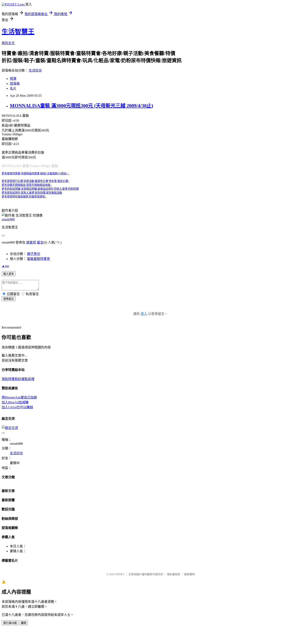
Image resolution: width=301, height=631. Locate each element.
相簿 (13, 78)
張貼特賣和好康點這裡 (18, 379)
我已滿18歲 (10, 622)
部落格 (15, 83)
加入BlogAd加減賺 (15, 402)
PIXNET (119, 574)
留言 (40, 242)
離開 (23, 622)
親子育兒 (33, 254)
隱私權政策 (173, 574)
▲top (5, 266)
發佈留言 (8, 298)
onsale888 (8, 219)
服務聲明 (189, 574)
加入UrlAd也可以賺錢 (17, 407)
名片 (13, 88)
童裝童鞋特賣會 (38, 258)
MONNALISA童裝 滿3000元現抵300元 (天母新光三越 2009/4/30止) (81, 105)
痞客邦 (31, 242)
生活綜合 (35, 70)
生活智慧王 (18, 31)
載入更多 (8, 273)
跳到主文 (8, 43)
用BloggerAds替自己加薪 (19, 397)
